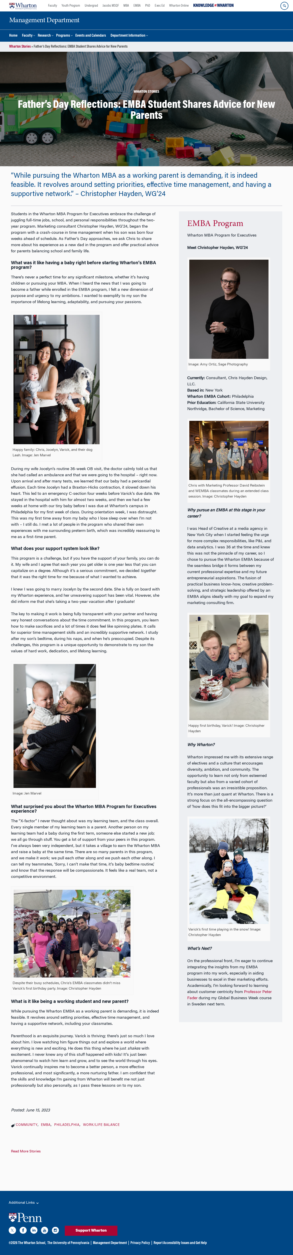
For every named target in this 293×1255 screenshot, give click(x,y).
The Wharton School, (32, 1243)
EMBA (137, 6)
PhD (147, 6)
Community (27, 1125)
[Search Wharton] (284, 6)
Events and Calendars (90, 36)
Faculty (52, 6)
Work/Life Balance (101, 1125)
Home (13, 36)
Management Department (110, 1243)
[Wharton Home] (23, 5)
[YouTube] (44, 1231)
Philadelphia (66, 1125)
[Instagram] (55, 1231)
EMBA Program (215, 224)
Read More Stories (26, 1151)
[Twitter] (12, 1231)
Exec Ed (160, 6)
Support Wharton (91, 1231)
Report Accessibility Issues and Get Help (180, 1243)
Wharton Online (179, 6)
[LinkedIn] (34, 1231)
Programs (63, 36)
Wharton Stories (20, 47)
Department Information (128, 36)
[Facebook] (23, 1231)
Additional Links (22, 1203)
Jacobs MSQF (111, 6)
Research (44, 36)
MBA (126, 6)
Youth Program (71, 6)
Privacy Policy (140, 1243)
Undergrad (91, 6)
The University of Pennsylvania (68, 1243)
